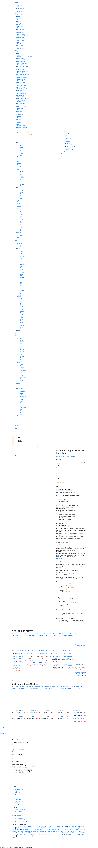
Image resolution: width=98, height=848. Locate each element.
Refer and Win (69, 149)
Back (21, 155)
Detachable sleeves (22, 127)
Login (30, 134)
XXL (14, 655)
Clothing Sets (20, 90)
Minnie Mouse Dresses (23, 74)
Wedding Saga (21, 100)
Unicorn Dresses (21, 76)
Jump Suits (20, 39)
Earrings (19, 116)
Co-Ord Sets (20, 40)
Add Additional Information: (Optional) (62, 482)
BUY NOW (15, 650)
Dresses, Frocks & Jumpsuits (24, 56)
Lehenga (19, 23)
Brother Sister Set (21, 93)
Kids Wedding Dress (22, 63)
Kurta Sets (20, 18)
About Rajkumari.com (20, 789)
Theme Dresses (21, 69)
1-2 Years (17, 655)
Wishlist (68, 143)
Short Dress (20, 42)
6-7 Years (80, 714)
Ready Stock (20, 11)
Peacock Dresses (21, 82)
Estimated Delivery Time (21, 821)
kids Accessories (21, 60)
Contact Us (69, 145)
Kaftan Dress (20, 32)
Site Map (14, 837)
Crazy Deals (20, 5)
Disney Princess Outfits (23, 71)
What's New (20, 48)
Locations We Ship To (20, 820)
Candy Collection (39, 829)
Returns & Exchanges (20, 809)
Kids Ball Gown (21, 61)
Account (17, 419)
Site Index (17, 792)
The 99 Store (20, 8)
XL (21, 653)
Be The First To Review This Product (65, 456)
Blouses (19, 27)
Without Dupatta (35, 831)
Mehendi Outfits (21, 103)
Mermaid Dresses (21, 72)
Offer (18, 7)
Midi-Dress (20, 45)
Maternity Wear (31, 826)
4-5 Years (80, 712)
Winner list (17, 802)
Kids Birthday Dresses (22, 64)
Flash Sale (19, 10)
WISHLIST (20, 650)
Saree (18, 19)
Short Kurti (20, 26)
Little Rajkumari (21, 55)
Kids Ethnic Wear (21, 58)
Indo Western (20, 29)
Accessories (18, 113)
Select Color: (59, 486)
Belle (18, 53)
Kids (16, 50)
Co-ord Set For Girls (22, 66)
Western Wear (20, 37)
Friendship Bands (21, 129)
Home (17, 446)
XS (17, 653)
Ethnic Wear (20, 16)
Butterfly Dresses (21, 80)
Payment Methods (19, 818)
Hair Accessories (21, 121)
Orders (68, 141)
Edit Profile (69, 148)
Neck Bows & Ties (21, 126)
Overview (68, 140)
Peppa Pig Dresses (22, 77)
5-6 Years (18, 658)
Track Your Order (19, 801)
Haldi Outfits (20, 101)
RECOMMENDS (21, 34)
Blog (16, 791)
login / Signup (69, 138)
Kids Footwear (21, 52)
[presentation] (12, 680)
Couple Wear (20, 95)
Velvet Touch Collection (23, 35)
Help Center (18, 799)
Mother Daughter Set (22, 89)
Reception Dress (21, 106)
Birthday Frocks (43, 832)
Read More (59, 558)
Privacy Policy (18, 811)
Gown (18, 31)
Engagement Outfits (22, 105)
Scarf (18, 124)
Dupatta (19, 119)
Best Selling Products (22, 15)
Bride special (20, 109)
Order (16, 422)
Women (17, 13)
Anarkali (19, 21)
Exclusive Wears (19, 84)
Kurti (18, 24)
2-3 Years (83, 710)
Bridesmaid (20, 108)
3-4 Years (18, 656)
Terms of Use (18, 813)
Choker (19, 122)
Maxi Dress (20, 43)
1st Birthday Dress (22, 68)
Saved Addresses (70, 146)
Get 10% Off (3, 733)
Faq (16, 794)
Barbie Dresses (21, 79)
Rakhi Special (20, 92)
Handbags (19, 117)
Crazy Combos (21, 87)
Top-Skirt (19, 47)
